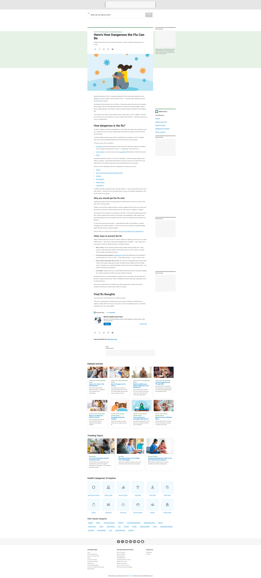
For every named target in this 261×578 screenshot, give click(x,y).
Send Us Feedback (121, 552)
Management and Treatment (162, 128)
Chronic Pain (120, 522)
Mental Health (167, 495)
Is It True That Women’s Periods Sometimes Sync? (99, 459)
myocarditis (122, 152)
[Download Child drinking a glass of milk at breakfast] (164, 372)
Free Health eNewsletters (93, 565)
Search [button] (149, 14)
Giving (88, 557)
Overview (157, 118)
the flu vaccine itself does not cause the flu (131, 231)
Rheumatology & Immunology (166, 526)
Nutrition (94, 512)
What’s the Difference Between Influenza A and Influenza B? (141, 385)
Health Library (90, 563)
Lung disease (100, 185)
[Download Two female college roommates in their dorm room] (101, 446)
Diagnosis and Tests (160, 125)
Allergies (98, 522)
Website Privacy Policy (122, 563)
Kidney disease (100, 182)
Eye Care (101, 526)
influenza (96, 98)
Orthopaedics (108, 512)
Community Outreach (92, 559)
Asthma (98, 170)
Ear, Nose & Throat (92, 526)
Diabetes (98, 176)
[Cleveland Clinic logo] (99, 312)
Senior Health (91, 530)
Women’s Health (92, 456)
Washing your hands (120, 255)
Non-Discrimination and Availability (124, 567)
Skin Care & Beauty (137, 512)
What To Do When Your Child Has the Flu (96, 416)
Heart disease (100, 179)
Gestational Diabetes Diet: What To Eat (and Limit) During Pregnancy (160, 459)
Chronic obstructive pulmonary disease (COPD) (109, 173)
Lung (119, 526)
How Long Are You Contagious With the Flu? (141, 418)
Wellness (152, 512)
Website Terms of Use (122, 561)
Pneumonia (99, 146)
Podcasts (148, 554)
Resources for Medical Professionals (95, 567)
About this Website (121, 554)
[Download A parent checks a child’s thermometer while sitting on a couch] (97, 405)
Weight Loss (131, 530)
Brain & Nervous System (93, 495)
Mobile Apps (149, 552)
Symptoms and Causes (161, 122)
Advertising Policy (121, 556)
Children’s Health (101, 413)
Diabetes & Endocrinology (149, 522)
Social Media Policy (121, 557)
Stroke (98, 155)
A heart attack (100, 152)
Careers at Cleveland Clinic (93, 556)
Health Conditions (104, 31)
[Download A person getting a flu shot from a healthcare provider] (119, 372)
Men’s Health (121, 456)
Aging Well (90, 522)
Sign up (107, 324)
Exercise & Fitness (123, 495)
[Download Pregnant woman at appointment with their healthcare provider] (160, 446)
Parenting (134, 526)
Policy (165, 53)
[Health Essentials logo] (111, 312)
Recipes (155, 526)
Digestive (160, 522)
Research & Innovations (92, 561)
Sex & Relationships (101, 530)
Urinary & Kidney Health (120, 530)
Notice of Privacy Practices (123, 565)
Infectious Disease (166, 380)
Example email (143, 323)
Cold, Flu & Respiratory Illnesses (115, 31)
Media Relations (90, 568)
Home (88, 552)
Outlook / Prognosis (160, 132)
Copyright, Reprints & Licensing (124, 559)
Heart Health (138, 495)
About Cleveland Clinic (92, 554)
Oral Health (126, 526)
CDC (102, 104)
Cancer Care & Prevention (109, 522)
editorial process (112, 339)
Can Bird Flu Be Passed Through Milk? (162, 383)
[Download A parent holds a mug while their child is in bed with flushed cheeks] (119, 405)
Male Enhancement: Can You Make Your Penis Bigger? (129, 459)
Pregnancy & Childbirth (152, 456)
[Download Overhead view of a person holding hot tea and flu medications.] (164, 405)
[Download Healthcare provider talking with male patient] (130, 446)
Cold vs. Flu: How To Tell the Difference (96, 385)
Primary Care (123, 512)
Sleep (110, 530)
